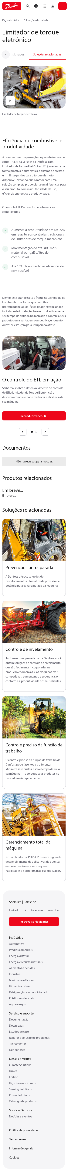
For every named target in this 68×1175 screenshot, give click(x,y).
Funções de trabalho (37, 20)
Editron (13, 1077)
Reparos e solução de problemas (29, 1037)
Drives (13, 1071)
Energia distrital (19, 956)
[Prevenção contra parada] (34, 540)
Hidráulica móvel (19, 986)
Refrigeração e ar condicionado (28, 992)
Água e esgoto (18, 1004)
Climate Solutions (20, 1065)
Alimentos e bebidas (22, 968)
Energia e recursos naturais (25, 962)
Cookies (14, 1157)
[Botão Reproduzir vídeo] (10, 100)
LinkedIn (14, 910)
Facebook (37, 910)
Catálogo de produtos (22, 1101)
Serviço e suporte (21, 1013)
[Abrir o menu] (62, 6)
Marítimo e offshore (21, 980)
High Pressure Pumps (22, 1083)
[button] (44, 6)
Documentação (19, 1019)
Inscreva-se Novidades (34, 921)
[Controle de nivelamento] (34, 622)
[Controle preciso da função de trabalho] (34, 717)
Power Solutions (19, 1095)
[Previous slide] (22, 432)
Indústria (14, 974)
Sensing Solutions (20, 1089)
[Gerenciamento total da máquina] (34, 815)
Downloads (16, 1025)
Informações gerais (21, 1148)
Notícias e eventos (20, 1116)
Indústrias (16, 937)
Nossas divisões (20, 1058)
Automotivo (16, 944)
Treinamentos (17, 1044)
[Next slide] (45, 432)
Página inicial (9, 20)
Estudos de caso (19, 1031)
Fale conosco (17, 1050)
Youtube (53, 910)
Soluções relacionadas (47, 54)
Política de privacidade (23, 1130)
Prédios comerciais (20, 950)
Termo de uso (17, 1139)
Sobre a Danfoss (20, 1110)
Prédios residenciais (21, 998)
